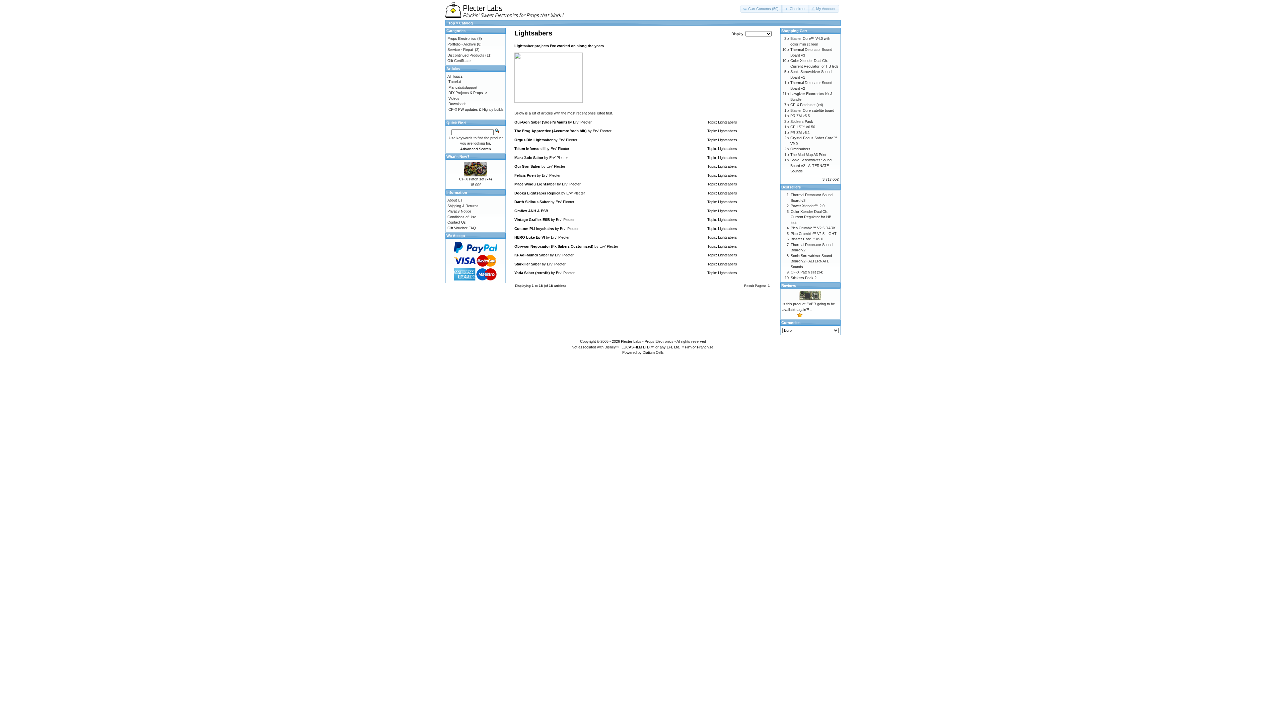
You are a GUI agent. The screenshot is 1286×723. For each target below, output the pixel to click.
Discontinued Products (465, 55)
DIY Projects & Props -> (467, 93)
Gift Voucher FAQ (461, 228)
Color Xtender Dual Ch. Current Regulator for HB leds (811, 217)
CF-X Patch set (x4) (475, 179)
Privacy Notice (459, 211)
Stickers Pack (801, 121)
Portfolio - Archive (461, 44)
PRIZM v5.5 (800, 116)
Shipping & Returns (463, 206)
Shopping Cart (794, 31)
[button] (761, 9)
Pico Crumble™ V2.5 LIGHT (814, 234)
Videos (453, 98)
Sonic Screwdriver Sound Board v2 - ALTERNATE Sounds (811, 165)
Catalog (466, 23)
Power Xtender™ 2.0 (808, 206)
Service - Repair (460, 50)
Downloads (457, 104)
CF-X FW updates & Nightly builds (476, 109)
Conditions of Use (461, 217)
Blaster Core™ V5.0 (807, 239)
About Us (454, 200)
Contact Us (456, 222)
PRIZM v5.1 (800, 133)
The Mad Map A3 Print (808, 155)
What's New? (458, 157)
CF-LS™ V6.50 (802, 127)
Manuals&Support (462, 87)
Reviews (788, 286)
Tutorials (455, 82)
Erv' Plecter (582, 122)
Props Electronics (461, 38)
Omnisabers (800, 149)
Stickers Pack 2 (803, 278)
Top (451, 23)
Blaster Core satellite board (812, 110)
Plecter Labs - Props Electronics (647, 341)
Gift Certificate (459, 61)
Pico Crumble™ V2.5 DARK (813, 228)
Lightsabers (727, 122)
